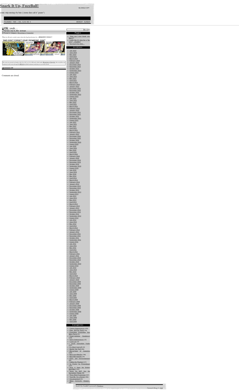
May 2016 (72, 174)
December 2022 (75, 89)
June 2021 (73, 124)
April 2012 (73, 226)
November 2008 (75, 308)
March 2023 (73, 83)
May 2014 (72, 176)
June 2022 (73, 100)
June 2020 (73, 148)
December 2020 (75, 136)
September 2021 (75, 118)
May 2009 (72, 296)
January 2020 (74, 158)
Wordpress (100, 386)
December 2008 (75, 306)
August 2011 (73, 242)
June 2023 (73, 77)
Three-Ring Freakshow (77, 375)
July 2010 (72, 268)
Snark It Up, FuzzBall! (19, 5)
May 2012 (72, 224)
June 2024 (73, 53)
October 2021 (74, 116)
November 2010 (75, 260)
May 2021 (72, 126)
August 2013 (73, 194)
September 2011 (75, 240)
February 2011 (74, 254)
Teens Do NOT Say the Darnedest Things (79, 372)
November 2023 (75, 67)
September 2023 (75, 71)
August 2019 (73, 168)
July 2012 (72, 220)
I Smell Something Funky (79, 344)
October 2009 (74, 286)
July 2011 (72, 244)
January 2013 (74, 208)
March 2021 (73, 130)
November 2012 (75, 212)
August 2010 (73, 266)
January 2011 (74, 256)
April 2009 (73, 298)
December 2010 (75, 258)
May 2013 (72, 200)
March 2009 (73, 300)
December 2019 (75, 160)
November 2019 (75, 162)
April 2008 (73, 322)
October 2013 (74, 190)
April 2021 (73, 128)
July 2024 (72, 51)
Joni (161, 388)
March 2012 (73, 228)
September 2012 (75, 216)
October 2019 (74, 164)
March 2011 (73, 252)
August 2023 (73, 73)
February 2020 (74, 156)
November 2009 (75, 284)
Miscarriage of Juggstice (25, 33)
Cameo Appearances (77, 328)
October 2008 (74, 310)
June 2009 (73, 294)
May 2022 (72, 102)
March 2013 (73, 204)
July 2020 (72, 146)
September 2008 (75, 312)
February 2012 (74, 230)
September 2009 (75, 288)
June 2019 (73, 172)
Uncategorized (74, 379)
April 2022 (73, 104)
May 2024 (72, 55)
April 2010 (73, 274)
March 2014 (73, 180)
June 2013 (73, 198)
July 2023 (72, 75)
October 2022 (74, 92)
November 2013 (75, 188)
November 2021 (75, 114)
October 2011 (74, 238)
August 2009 (73, 290)
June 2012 (73, 222)
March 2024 (73, 59)
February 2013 (74, 206)
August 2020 (73, 144)
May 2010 (72, 272)
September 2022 (75, 94)
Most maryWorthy (75, 355)
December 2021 (75, 112)
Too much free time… (77, 44)
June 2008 (73, 318)
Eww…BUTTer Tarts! (76, 330)
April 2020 (73, 152)
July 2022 (72, 98)
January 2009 (74, 304)
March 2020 (73, 154)
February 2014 (74, 182)
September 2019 (75, 166)
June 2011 (73, 246)
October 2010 (74, 262)
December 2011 (75, 234)
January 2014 (74, 184)
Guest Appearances (76, 340)
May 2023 (72, 79)
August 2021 (73, 120)
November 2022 (75, 90)
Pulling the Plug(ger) (76, 362)
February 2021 (74, 132)
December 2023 (75, 65)
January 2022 (74, 110)
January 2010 (74, 280)
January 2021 (74, 134)
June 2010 (73, 270)
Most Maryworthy (75, 357)
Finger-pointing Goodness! (79, 336)
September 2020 (75, 142)
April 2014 (73, 178)
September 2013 (75, 192)
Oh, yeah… (11, 28)
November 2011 (75, 236)
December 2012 (75, 210)
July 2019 (72, 170)
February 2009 (74, 302)
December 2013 (75, 186)
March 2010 (73, 276)
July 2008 (72, 316)
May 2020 (72, 150)
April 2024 (73, 57)
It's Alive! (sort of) (75, 347)
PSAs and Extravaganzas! (79, 359)
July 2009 (72, 292)
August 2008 (73, 314)
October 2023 (74, 69)
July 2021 (72, 122)
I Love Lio (72, 342)
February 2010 (74, 278)
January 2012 (74, 232)
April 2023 (73, 81)
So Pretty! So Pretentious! (79, 364)
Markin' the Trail (75, 349)
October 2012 (74, 214)
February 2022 (74, 108)
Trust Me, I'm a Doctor (77, 377)
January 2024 (74, 63)
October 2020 (74, 140)
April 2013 (73, 202)
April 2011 (73, 250)
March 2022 (73, 106)
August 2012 (73, 218)
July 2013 (72, 196)
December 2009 (75, 282)
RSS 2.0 (22, 64)
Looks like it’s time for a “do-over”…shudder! (79, 41)
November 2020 (75, 138)
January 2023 (74, 87)
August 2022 (73, 96)
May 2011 (72, 248)
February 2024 (74, 61)
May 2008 (72, 320)
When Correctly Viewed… (79, 381)
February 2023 (74, 85)
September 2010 (75, 264)
